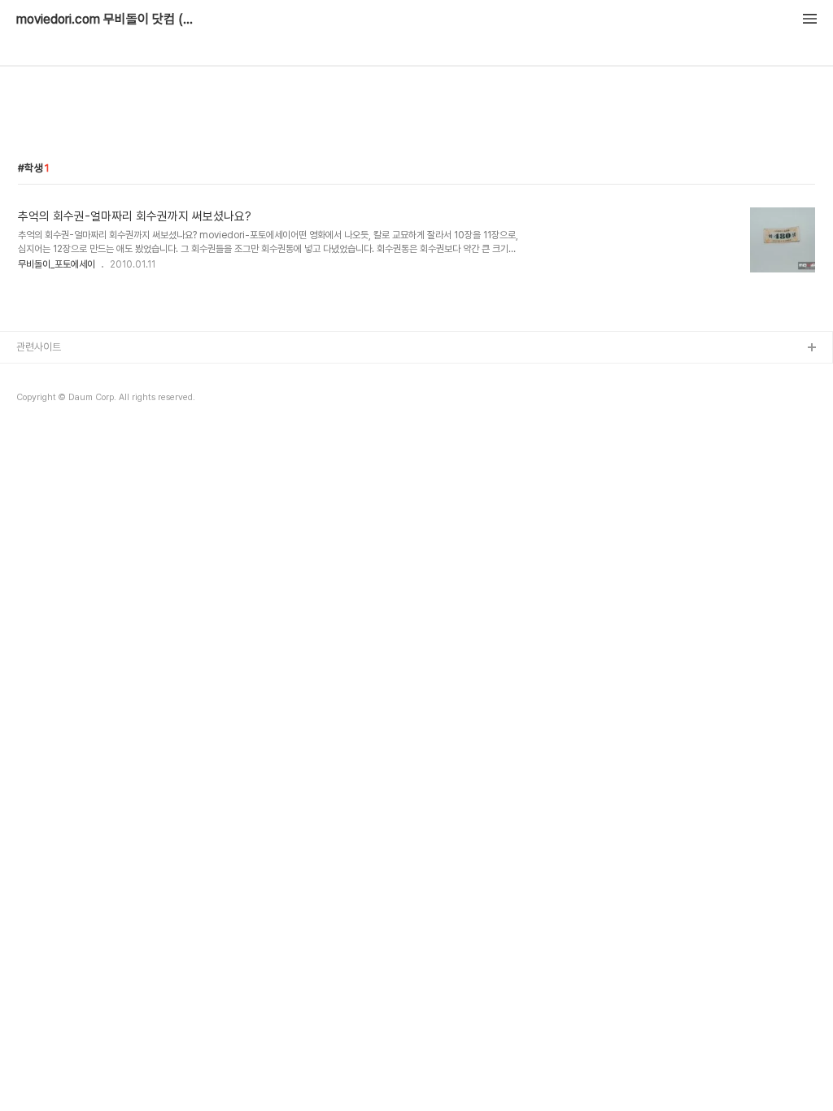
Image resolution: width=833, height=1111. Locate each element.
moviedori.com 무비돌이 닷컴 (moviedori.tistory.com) (105, 19)
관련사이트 (38, 347)
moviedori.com (53, 374)
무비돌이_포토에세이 (56, 264)
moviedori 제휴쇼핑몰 (65, 400)
